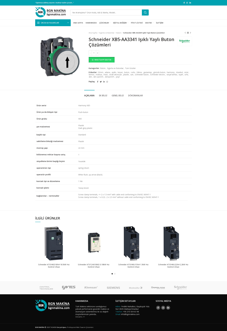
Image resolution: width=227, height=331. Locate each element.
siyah (181, 75)
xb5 (90, 77)
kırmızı (91, 75)
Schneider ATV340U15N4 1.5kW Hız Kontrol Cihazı (133, 265)
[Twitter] (100, 81)
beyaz (120, 72)
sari (131, 75)
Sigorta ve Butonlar (106, 33)
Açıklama (89, 95)
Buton (118, 33)
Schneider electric (157, 75)
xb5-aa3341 (98, 77)
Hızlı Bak (70, 235)
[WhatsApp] (107, 81)
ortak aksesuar (115, 75)
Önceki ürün (185, 32)
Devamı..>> (80, 316)
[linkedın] (190, 2)
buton (126, 72)
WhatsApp (70, 229)
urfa (186, 75)
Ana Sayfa (93, 33)
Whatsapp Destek (102, 60)
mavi (106, 75)
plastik (126, 75)
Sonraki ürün (190, 32)
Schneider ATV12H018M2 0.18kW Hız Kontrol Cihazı (93, 265)
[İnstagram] (187, 2)
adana (107, 72)
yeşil (118, 77)
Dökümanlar (135, 95)
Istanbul (179, 72)
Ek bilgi (103, 95)
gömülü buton (159, 72)
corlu (133, 72)
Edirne (139, 72)
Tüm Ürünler (130, 68)
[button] (140, 59)
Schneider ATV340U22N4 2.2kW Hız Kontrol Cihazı (173, 265)
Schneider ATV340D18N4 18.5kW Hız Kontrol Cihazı (53, 265)
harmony (170, 72)
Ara (145, 12)
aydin (114, 72)
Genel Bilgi (118, 95)
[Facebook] (184, 2)
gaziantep (147, 72)
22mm (100, 72)
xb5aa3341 (109, 77)
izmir (186, 72)
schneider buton (142, 75)
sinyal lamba (172, 75)
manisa (99, 75)
